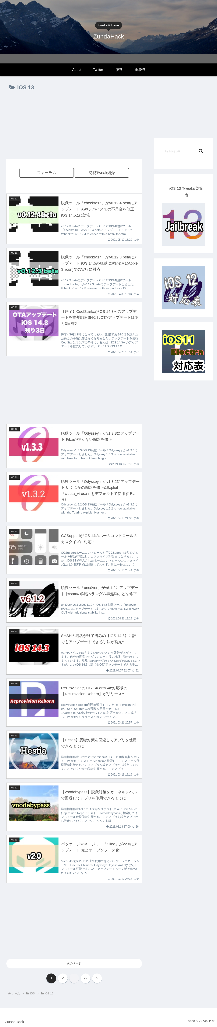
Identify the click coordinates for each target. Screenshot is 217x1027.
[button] (200, 150)
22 (86, 978)
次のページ (74, 963)
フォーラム (46, 173)
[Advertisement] (74, 129)
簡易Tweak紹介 (102, 173)
